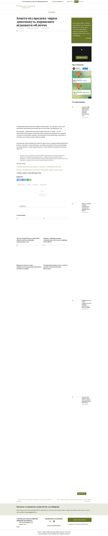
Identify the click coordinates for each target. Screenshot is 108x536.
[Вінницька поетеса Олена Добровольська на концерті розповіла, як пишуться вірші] (76, 346)
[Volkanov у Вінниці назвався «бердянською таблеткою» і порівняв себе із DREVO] (76, 250)
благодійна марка (21, 184)
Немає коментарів (45, 28)
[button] (59, 12)
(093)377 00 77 (70, 1)
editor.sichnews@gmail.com (57, 1)
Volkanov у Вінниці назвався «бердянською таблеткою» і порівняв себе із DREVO (55, 240)
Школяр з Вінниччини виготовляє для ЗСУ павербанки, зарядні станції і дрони (39, 170)
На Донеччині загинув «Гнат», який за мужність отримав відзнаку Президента (55, 266)
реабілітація (35, 184)
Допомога (32, 28)
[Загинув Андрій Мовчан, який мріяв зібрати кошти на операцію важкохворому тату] (76, 153)
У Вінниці (37, 28)
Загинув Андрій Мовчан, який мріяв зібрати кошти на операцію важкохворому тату (27, 240)
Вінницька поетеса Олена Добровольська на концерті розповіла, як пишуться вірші (28, 266)
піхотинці (29, 184)
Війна (28, 28)
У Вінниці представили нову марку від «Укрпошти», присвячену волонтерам (38, 166)
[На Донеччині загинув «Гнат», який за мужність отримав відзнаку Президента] (76, 443)
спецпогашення (43, 184)
